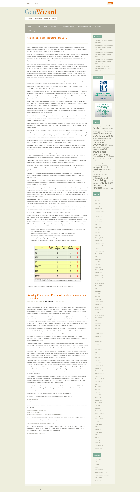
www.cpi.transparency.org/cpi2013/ (36, 433)
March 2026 (98, 203)
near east (97, 185)
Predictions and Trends (68, 26)
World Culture (98, 26)
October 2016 (98, 411)
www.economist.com (32, 399)
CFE (99, 131)
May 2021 (97, 357)
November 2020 (99, 373)
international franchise (107, 172)
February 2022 (99, 333)
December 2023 (99, 275)
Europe (38, 26)
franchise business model (99, 140)
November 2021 (99, 341)
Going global (96, 159)
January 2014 (98, 448)
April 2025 (97, 232)
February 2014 (99, 445)
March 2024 (98, 267)
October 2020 (98, 376)
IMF (99, 163)
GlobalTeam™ (100, 156)
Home (28, 3)
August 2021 (98, 349)
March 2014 (98, 442)
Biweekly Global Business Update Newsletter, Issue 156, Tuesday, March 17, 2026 (104, 61)
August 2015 (98, 424)
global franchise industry (101, 153)
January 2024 (98, 272)
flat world (95, 138)
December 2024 (99, 243)
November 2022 (99, 309)
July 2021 (97, 352)
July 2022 (97, 320)
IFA (96, 161)
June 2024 (98, 259)
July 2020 (97, 384)
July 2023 (97, 288)
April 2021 (97, 360)
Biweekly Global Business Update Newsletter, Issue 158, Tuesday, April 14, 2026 (104, 47)
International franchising (100, 179)
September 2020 (99, 379)
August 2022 (98, 317)
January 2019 (98, 400)
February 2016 (99, 419)
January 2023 (98, 304)
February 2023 (99, 301)
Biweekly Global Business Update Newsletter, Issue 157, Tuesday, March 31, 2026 (104, 54)
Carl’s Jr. (102, 128)
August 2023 (98, 286)
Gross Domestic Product (106, 159)
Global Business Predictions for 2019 (47, 37)
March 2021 (98, 363)
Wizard (46, 11)
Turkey (104, 188)
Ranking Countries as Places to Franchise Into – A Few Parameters (56, 296)
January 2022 (98, 336)
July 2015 (97, 426)
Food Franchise (101, 138)
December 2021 (99, 339)
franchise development (100, 143)
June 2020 (98, 387)
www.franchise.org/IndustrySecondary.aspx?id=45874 (41, 423)
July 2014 (97, 434)
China (103, 130)
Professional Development (84, 26)
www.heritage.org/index (33, 412)
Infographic (103, 163)
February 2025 (99, 238)
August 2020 (98, 381)
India (45, 26)
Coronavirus (105, 133)
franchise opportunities (103, 147)
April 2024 (97, 264)
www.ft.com (30, 402)
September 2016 (99, 413)
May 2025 (97, 230)
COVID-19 (99, 135)
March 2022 (98, 331)
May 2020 (97, 389)
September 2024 (99, 251)
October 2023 (98, 280)
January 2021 (98, 368)
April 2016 (97, 416)
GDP (100, 149)
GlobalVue (111, 156)
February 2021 (99, 365)
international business (100, 168)
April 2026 (97, 200)
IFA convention (101, 160)
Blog (96, 461)
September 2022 (99, 315)
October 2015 (98, 421)
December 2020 (99, 371)
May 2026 (97, 198)
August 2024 (98, 254)
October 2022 (98, 312)
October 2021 (98, 344)
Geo (30, 11)
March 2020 (98, 395)
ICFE (94, 160)
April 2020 (97, 392)
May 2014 (97, 437)
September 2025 (99, 219)
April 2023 (97, 296)
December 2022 (99, 307)
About (36, 3)
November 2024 (99, 246)
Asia (106, 126)
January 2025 (98, 240)
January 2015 (98, 429)
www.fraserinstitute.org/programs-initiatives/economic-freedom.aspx (44, 414)
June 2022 (98, 323)
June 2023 (98, 291)
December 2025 (99, 211)
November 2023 (99, 278)
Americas (96, 126)
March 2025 (98, 235)
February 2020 (99, 397)
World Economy (31, 31)
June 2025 (98, 227)
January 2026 (98, 208)
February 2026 (99, 206)
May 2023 (97, 293)
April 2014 (97, 440)
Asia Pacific (30, 26)
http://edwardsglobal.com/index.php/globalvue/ (57, 333)
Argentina (101, 126)
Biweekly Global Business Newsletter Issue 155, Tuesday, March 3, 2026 (103, 68)
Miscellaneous (54, 26)
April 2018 (97, 405)
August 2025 (98, 222)
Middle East (107, 183)
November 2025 (99, 214)
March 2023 (98, 299)
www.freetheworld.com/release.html (36, 410)
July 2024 (97, 256)
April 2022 (97, 328)
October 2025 (98, 216)
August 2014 (98, 432)
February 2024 (99, 270)
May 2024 (97, 262)
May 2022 (97, 325)
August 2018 (98, 403)
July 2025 (97, 224)
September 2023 (99, 283)
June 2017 (98, 408)
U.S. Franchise (109, 188)
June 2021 (98, 355)
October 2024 (98, 248)
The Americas (99, 186)
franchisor (95, 149)
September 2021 (99, 347)
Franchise (108, 138)
